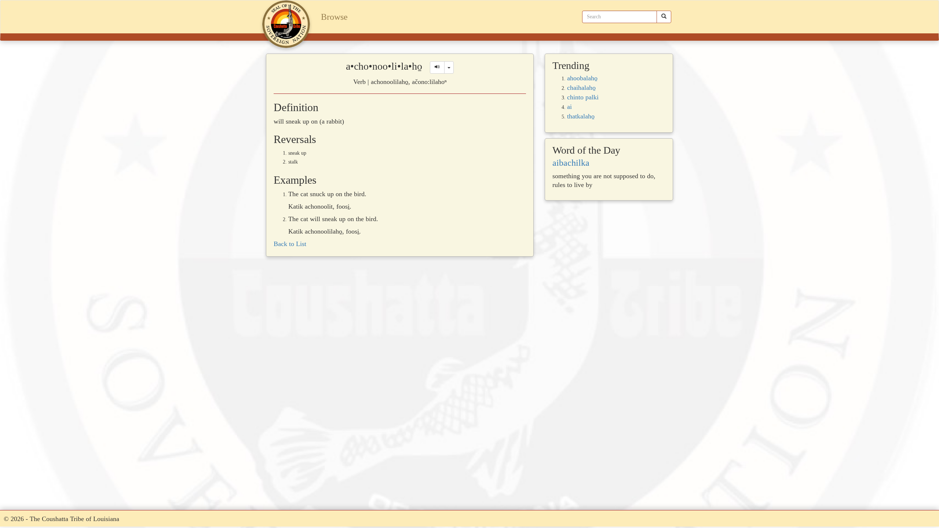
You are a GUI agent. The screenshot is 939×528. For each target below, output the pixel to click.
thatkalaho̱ (581, 116)
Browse (334, 17)
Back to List (290, 243)
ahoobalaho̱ (582, 78)
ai (569, 106)
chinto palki (583, 97)
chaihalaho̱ (581, 87)
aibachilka (570, 163)
